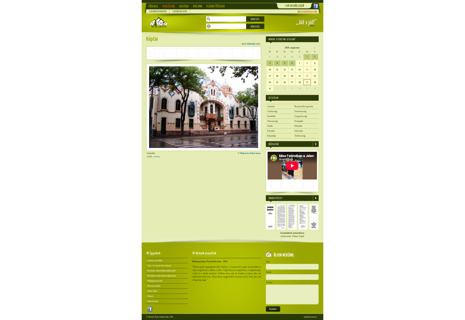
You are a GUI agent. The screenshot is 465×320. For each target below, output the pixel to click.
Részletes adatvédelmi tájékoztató (161, 270)
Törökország (299, 136)
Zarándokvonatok (158, 11)
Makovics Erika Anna (250, 153)
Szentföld (271, 116)
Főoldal (153, 6)
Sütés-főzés (152, 291)
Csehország (272, 111)
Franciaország (300, 111)
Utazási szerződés (155, 260)
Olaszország (272, 121)
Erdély (270, 126)
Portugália (298, 121)
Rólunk (197, 6)
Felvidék (271, 131)
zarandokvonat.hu (310, 317)
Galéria (184, 6)
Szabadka (156, 157)
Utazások (169, 6)
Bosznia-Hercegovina (303, 106)
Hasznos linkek (154, 286)
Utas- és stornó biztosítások (159, 265)
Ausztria (270, 106)
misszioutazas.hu (307, 11)
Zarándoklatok (179, 11)
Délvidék (251, 44)
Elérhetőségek (216, 6)
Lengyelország (300, 116)
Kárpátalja (271, 136)
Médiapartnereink (154, 281)
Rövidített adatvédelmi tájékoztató (161, 275)
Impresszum (152, 301)
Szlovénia (298, 131)
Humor (150, 296)
